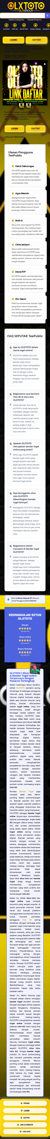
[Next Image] (45, 83)
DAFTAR (36, 40)
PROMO (27, 1104)
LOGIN (13, 40)
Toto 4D (27, 920)
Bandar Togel (26, 791)
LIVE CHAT (27, 1131)
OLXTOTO (20, 688)
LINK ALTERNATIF (26, 1124)
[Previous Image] (5, 83)
